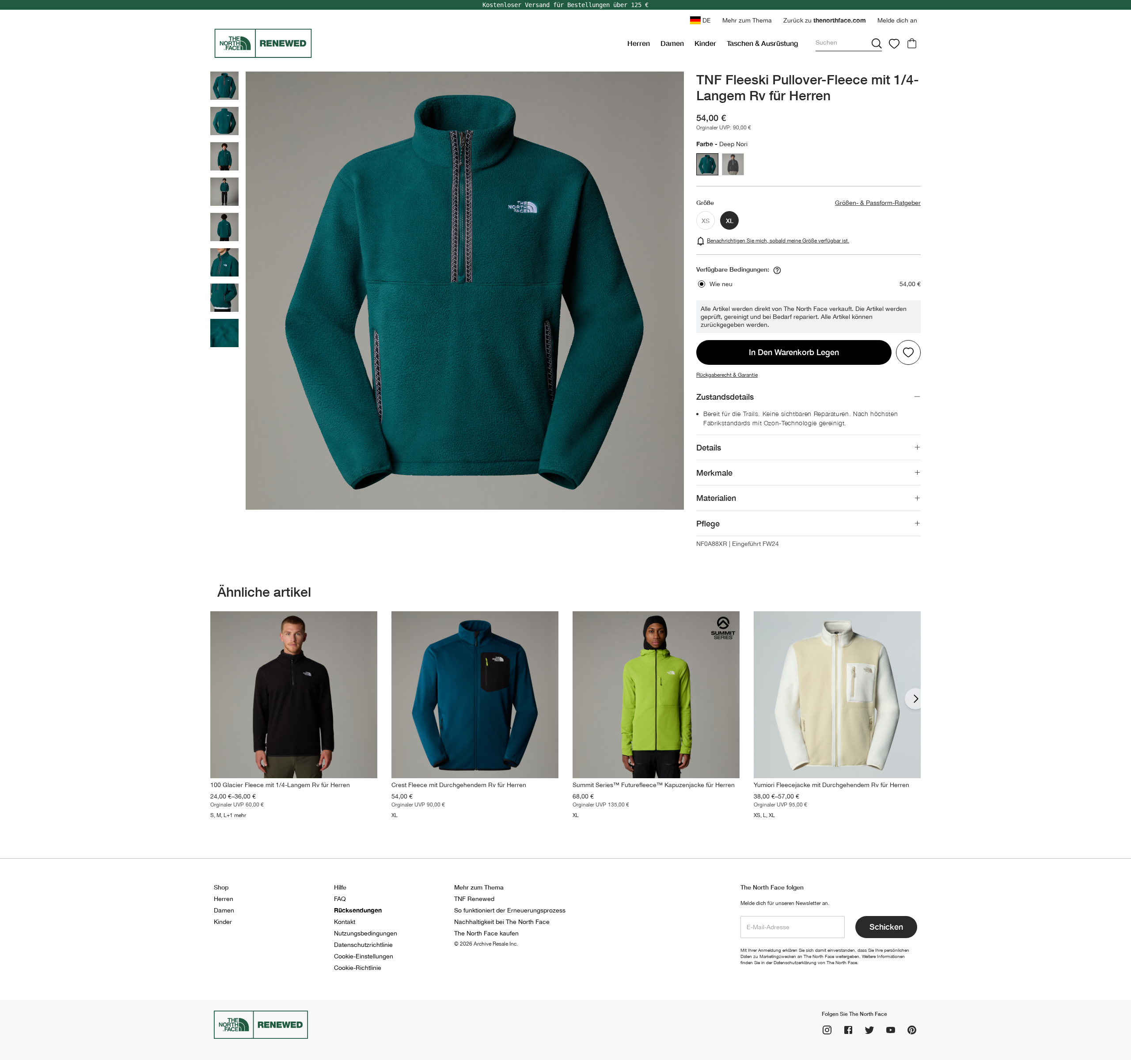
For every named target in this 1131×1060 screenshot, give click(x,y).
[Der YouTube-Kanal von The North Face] (890, 1030)
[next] (915, 698)
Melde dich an (897, 20)
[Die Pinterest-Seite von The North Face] (912, 1030)
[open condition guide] (777, 270)
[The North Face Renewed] (417, 43)
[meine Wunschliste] (894, 43)
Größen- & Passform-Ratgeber (878, 202)
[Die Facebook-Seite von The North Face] (848, 1030)
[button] (747, 20)
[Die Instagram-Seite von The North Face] (827, 1030)
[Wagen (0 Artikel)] (912, 43)
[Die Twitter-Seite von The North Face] (869, 1030)
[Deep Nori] (707, 164)
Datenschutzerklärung (795, 962)
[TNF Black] (733, 164)
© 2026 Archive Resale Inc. (486, 944)
